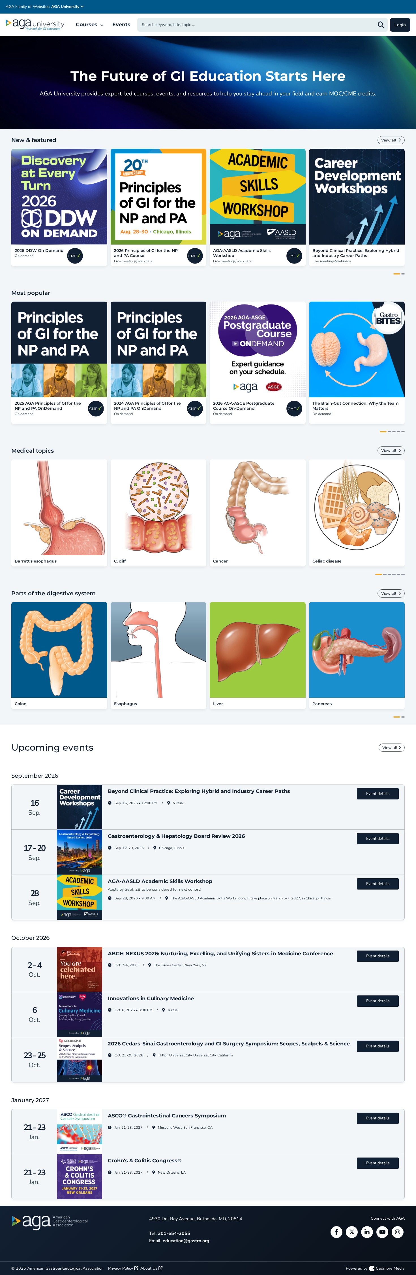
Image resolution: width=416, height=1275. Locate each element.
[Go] (381, 25)
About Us (149, 1268)
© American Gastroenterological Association (57, 1268)
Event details (378, 793)
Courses (87, 24)
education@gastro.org (186, 1241)
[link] (59, 197)
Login (400, 25)
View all (389, 140)
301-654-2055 (174, 1233)
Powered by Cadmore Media (375, 1268)
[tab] (396, 273)
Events (121, 24)
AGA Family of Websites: (42, 6)
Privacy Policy (121, 1268)
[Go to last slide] (5, 197)
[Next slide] (410, 197)
